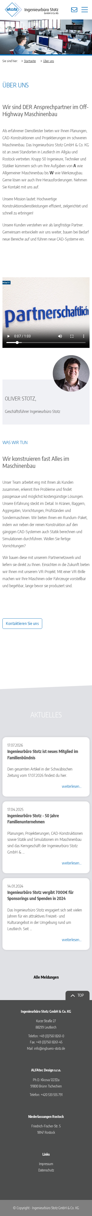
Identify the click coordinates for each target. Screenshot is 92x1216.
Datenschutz (46, 1170)
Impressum (46, 1164)
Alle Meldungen (46, 977)
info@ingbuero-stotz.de (49, 1048)
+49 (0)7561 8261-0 (51, 1036)
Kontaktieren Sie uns (22, 623)
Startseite (30, 61)
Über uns (48, 61)
